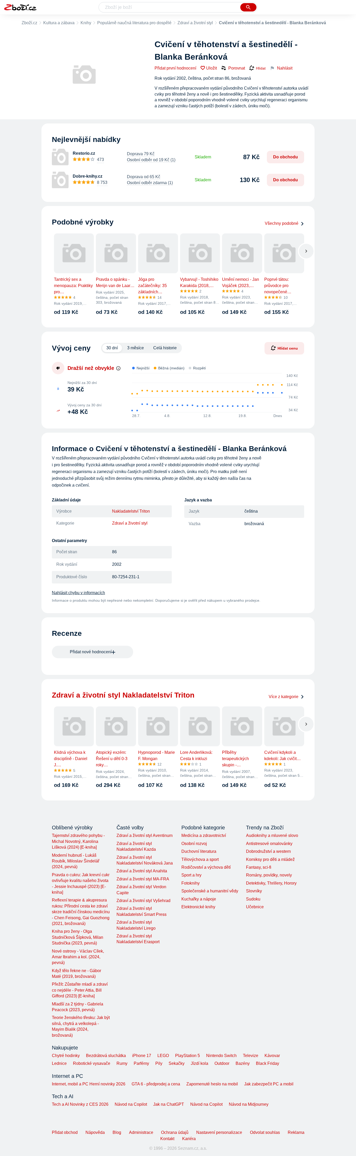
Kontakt (167, 1138)
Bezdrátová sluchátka (106, 1055)
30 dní (112, 348)
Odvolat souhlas (265, 1132)
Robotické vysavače (91, 1063)
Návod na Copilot (131, 1104)
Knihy (86, 23)
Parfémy (141, 1063)
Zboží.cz (29, 23)
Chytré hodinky (66, 1055)
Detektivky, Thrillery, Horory (271, 883)
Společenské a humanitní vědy (209, 891)
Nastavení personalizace (219, 1132)
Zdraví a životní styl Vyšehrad (143, 900)
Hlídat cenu (288, 348)
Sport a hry (191, 875)
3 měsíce (135, 348)
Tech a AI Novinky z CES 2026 (80, 1104)
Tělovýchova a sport (200, 859)
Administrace (141, 1132)
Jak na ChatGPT (168, 1104)
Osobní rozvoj (194, 843)
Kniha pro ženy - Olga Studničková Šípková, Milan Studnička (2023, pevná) (77, 937)
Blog (117, 1132)
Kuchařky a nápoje (198, 899)
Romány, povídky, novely (269, 875)
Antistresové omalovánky (269, 843)
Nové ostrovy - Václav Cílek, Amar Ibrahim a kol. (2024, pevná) (78, 957)
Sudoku (253, 899)
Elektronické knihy (198, 907)
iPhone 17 (141, 1055)
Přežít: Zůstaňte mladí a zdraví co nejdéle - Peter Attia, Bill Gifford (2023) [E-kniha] (80, 990)
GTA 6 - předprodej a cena (156, 1084)
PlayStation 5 (187, 1055)
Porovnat (236, 68)
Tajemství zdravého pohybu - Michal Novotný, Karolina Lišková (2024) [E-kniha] (78, 841)
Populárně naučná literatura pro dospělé (134, 23)
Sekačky (177, 1063)
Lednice (59, 1063)
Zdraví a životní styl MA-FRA (142, 879)
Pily (158, 1063)
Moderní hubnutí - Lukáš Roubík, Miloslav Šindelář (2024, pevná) (75, 861)
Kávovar (272, 1055)
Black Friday (267, 1063)
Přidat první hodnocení (175, 68)
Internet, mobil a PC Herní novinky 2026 (88, 1084)
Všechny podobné (281, 223)
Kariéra (189, 1138)
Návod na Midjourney (248, 1104)
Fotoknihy (190, 883)
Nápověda (95, 1132)
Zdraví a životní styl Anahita (141, 871)
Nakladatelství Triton (131, 511)
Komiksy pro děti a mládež (270, 859)
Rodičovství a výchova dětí (206, 867)
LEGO (163, 1055)
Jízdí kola (199, 1063)
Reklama (296, 1132)
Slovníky (254, 891)
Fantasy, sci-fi (258, 867)
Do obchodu (285, 157)
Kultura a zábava (59, 23)
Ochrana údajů (174, 1132)
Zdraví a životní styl (195, 23)
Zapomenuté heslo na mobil (212, 1084)
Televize (250, 1055)
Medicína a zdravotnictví (203, 835)
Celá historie (165, 348)
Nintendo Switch (221, 1055)
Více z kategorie (283, 696)
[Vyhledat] (248, 7)
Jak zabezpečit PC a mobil (268, 1084)
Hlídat (261, 68)
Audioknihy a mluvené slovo (272, 835)
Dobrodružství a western (268, 851)
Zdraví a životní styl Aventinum (144, 835)
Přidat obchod (65, 1132)
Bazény (243, 1063)
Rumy (121, 1063)
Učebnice (255, 907)
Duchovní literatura (198, 851)
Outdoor (221, 1063)
